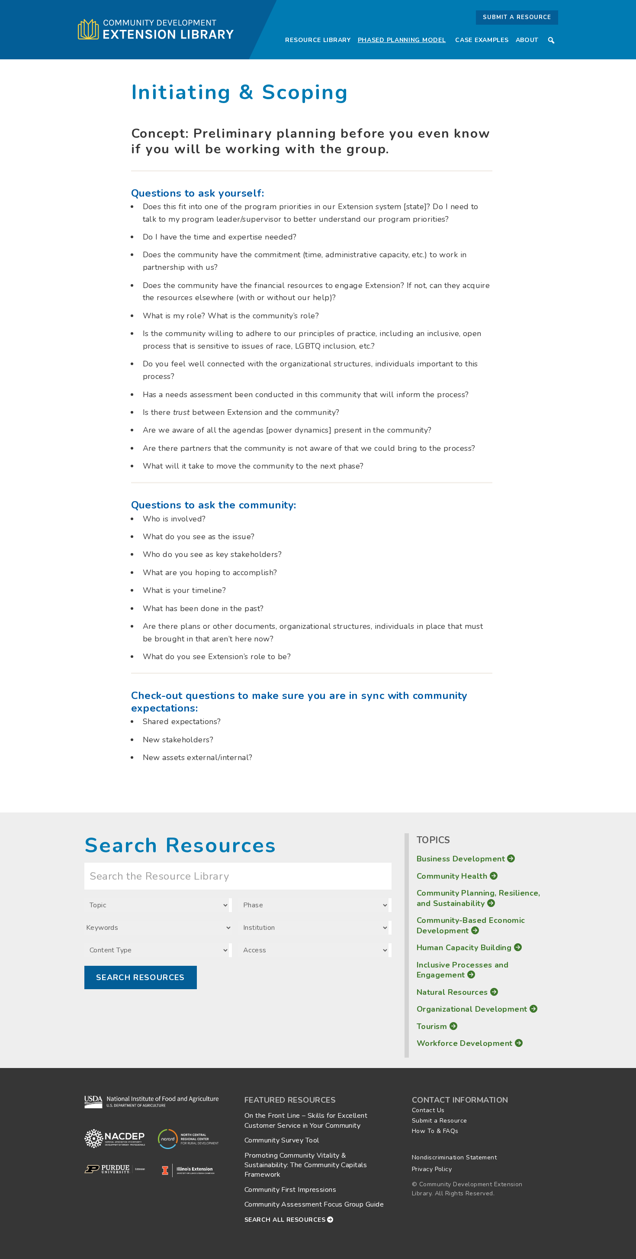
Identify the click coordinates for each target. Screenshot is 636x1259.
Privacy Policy (432, 1169)
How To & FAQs (435, 1131)
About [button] (527, 40)
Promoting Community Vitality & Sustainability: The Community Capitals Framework (305, 1165)
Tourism (433, 1026)
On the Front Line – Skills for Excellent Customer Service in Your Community (305, 1120)
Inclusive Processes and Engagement (462, 970)
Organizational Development (473, 1009)
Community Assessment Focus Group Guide (314, 1204)
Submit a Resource (517, 17)
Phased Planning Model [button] (402, 40)
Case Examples (481, 40)
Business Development (462, 859)
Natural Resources (453, 992)
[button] (551, 40)
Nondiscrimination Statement (454, 1157)
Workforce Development (466, 1043)
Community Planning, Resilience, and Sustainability (478, 898)
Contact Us (428, 1110)
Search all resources (285, 1220)
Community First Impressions (290, 1189)
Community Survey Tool (281, 1140)
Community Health (453, 876)
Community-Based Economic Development (471, 925)
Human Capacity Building (465, 947)
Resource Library (317, 40)
